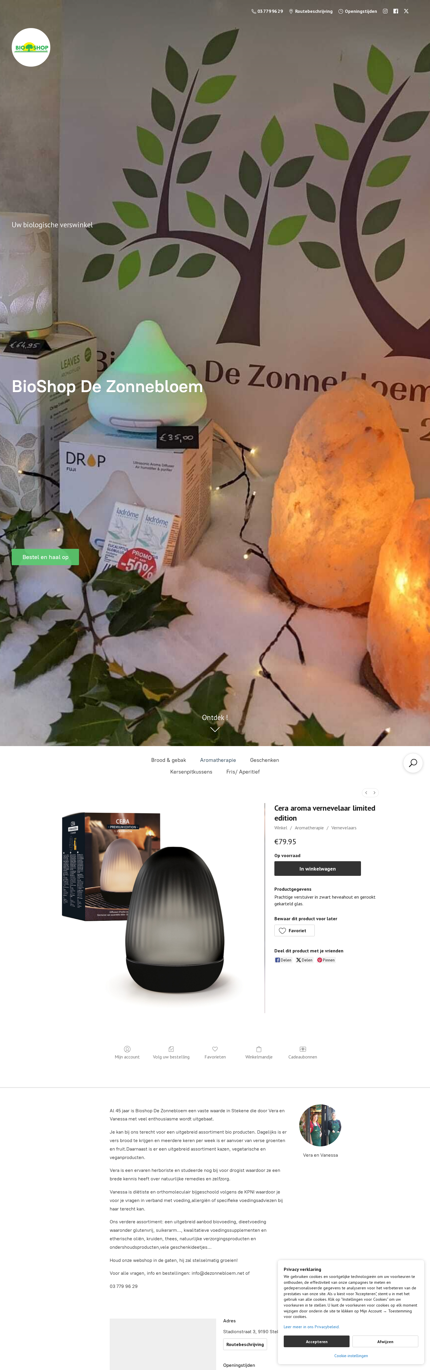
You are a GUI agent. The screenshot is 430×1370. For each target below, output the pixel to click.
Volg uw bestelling (171, 1057)
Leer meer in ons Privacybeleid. (312, 1326)
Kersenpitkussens (191, 772)
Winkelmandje (259, 1057)
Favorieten (215, 1057)
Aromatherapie (218, 760)
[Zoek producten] (413, 763)
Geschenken (264, 760)
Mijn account (127, 1057)
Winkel (280, 828)
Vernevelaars (344, 828)
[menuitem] (366, 792)
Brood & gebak (168, 760)
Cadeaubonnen (302, 1057)
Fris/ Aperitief (243, 772)
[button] (294, 930)
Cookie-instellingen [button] (351, 1355)
